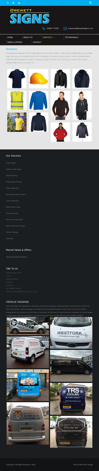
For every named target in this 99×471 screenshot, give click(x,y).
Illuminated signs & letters (16, 194)
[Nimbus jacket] (60, 78)
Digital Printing (11, 175)
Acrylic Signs (11, 163)
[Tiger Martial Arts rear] (28, 423)
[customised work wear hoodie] (60, 105)
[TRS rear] (71, 399)
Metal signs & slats (13, 207)
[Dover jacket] (60, 132)
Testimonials (71, 37)
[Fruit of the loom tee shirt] (17, 122)
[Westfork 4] (71, 333)
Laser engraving (12, 201)
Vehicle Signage (12, 232)
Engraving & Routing (14, 182)
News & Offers (14, 42)
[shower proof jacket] (38, 122)
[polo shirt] (17, 78)
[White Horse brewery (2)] (28, 385)
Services (47, 37)
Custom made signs (13, 169)
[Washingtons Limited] (71, 366)
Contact (37, 42)
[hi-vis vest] (17, 100)
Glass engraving (12, 188)
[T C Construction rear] (71, 432)
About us (27, 37)
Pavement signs (12, 213)
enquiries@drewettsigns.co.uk (80, 28)
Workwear (10, 238)
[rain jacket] (82, 132)
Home (10, 37)
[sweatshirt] (38, 100)
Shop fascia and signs (14, 219)
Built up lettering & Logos (15, 226)
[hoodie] (82, 105)
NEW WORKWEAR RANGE (16, 257)
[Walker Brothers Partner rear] (28, 352)
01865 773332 (53, 28)
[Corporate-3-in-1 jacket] (82, 78)
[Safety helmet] (38, 78)
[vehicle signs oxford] (28, 326)
